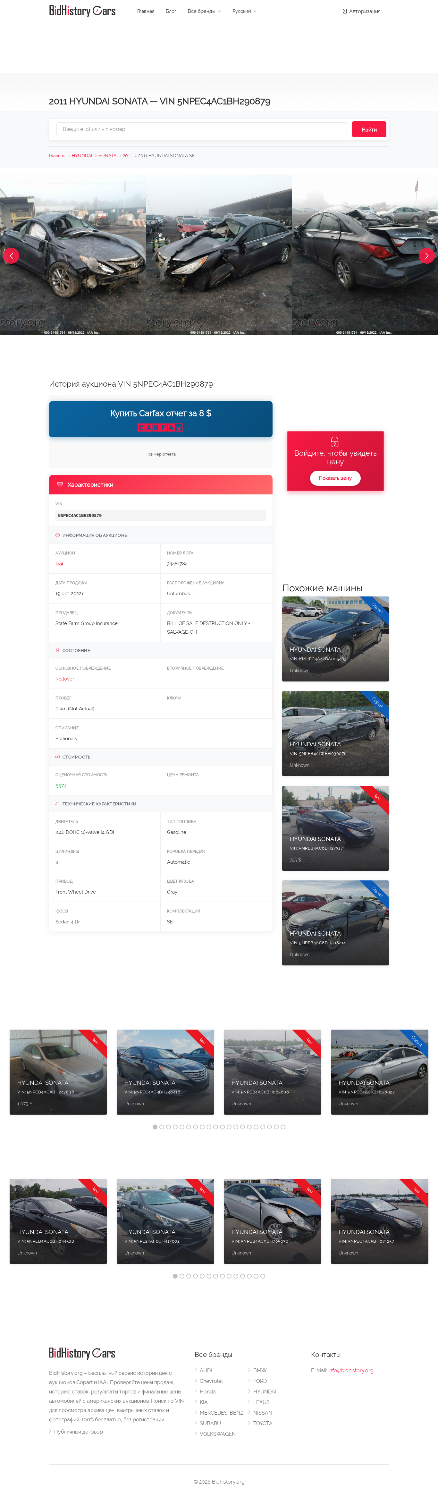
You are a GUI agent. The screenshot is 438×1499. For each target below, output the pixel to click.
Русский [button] (241, 11)
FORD (260, 1381)
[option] (58, 1075)
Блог (171, 11)
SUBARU (210, 1423)
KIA (204, 1402)
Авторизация (364, 11)
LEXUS (261, 1402)
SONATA (107, 155)
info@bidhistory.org (351, 1370)
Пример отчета (161, 454)
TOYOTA (263, 1423)
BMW (260, 1370)
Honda (208, 1392)
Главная (145, 11)
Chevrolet (211, 1381)
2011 (127, 155)
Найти (369, 130)
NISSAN (262, 1413)
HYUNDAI (82, 155)
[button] (11, 256)
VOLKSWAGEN (218, 1434)
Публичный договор (78, 1432)
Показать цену (335, 478)
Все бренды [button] (201, 11)
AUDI (206, 1370)
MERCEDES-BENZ (221, 1413)
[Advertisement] (219, 44)
